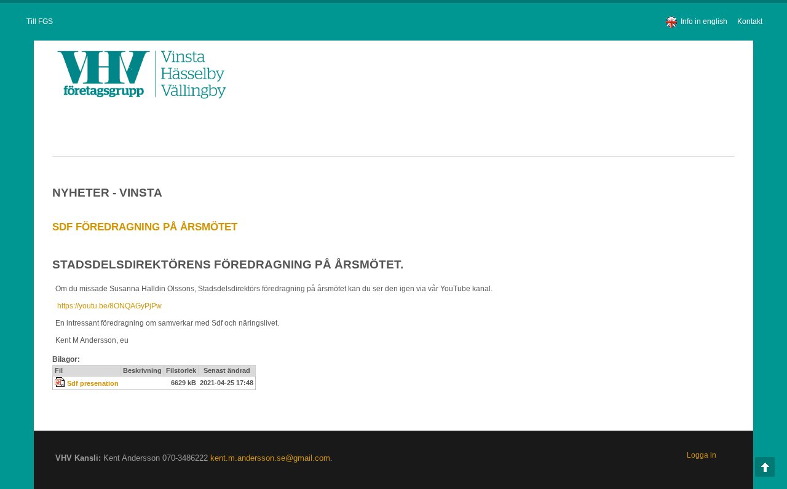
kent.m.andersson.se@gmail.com (256, 458)
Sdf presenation (79, 383)
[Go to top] (765, 467)
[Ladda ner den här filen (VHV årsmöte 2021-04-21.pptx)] (47, 383)
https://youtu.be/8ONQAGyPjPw (95, 306)
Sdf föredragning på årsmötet (130, 227)
